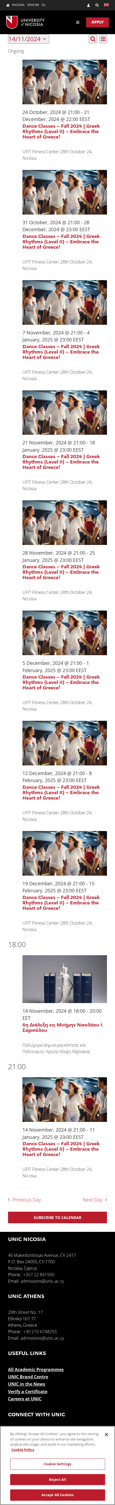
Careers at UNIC (24, 1399)
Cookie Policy (22, 1449)
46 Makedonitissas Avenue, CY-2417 (42, 1255)
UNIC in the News (26, 1384)
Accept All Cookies (57, 1494)
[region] (57, 1465)
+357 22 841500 (38, 1275)
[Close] (106, 1434)
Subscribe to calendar (57, 1217)
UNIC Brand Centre (28, 1377)
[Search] (94, 5)
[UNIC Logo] (25, 18)
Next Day (92, 1199)
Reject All (57, 1479)
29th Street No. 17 (25, 1312)
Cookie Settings (57, 1463)
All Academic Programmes (36, 1369)
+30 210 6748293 (40, 1332)
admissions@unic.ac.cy (42, 1281)
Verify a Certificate (27, 1392)
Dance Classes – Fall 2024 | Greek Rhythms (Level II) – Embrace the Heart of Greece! (61, 132)
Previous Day (27, 1199)
